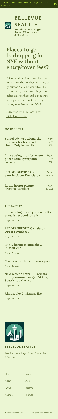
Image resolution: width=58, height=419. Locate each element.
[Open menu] (51, 25)
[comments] (20, 116)
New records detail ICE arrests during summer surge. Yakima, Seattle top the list (26, 277)
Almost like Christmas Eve (23, 293)
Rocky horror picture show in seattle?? (19, 187)
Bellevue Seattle (28, 21)
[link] (9, 116)
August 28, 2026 (12, 236)
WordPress (48, 412)
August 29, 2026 (50, 142)
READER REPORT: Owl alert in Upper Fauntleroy (22, 173)
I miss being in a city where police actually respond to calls (24, 158)
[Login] (55, 3)
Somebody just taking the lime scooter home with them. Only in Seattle (23, 142)
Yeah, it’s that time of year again (27, 260)
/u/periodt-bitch (31, 111)
